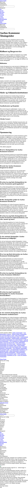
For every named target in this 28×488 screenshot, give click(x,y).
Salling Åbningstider (17, 332)
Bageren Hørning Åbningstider (7, 352)
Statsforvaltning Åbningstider (19, 338)
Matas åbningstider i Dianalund (17, 351)
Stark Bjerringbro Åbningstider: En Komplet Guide (12, 353)
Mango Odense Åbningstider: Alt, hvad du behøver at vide (13, 334)
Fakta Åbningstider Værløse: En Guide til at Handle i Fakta (12, 336)
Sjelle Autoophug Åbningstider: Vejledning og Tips (13, 354)
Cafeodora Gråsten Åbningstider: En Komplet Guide (13, 344)
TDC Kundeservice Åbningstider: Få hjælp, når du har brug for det (14, 342)
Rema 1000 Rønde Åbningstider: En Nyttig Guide (12, 343)
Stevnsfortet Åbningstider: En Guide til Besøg (11, 339)
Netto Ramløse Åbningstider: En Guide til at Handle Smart (12, 346)
